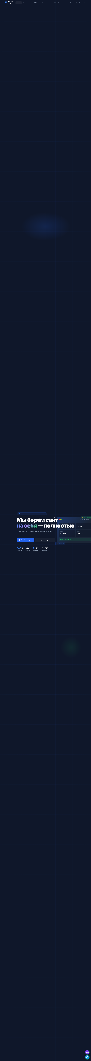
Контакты (86, 2)
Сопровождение (27, 2)
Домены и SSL (52, 2)
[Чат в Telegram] (87, 1057)
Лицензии (60, 2)
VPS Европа (37, 2)
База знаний (73, 2)
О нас (80, 2)
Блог (67, 2)
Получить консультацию (46, 540)
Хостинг (44, 2)
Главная (18, 2)
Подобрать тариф (26, 540)
